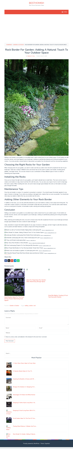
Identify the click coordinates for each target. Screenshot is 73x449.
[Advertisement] (36, 28)
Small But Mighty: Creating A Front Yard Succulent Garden (58, 296)
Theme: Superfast (45, 443)
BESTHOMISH (36, 3)
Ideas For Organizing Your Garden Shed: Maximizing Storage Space (36, 280)
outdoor (31, 305)
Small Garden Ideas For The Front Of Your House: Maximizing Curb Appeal (14, 298)
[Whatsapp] (18, 260)
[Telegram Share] (15, 260)
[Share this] (5, 260)
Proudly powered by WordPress (31, 443)
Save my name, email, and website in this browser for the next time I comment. (26, 337)
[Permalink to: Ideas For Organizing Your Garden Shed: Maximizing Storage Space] (36, 274)
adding (26, 305)
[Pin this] (12, 260)
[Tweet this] (9, 260)
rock (34, 305)
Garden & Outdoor (14, 305)
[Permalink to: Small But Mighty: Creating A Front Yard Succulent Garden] (58, 281)
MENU (65, 12)
